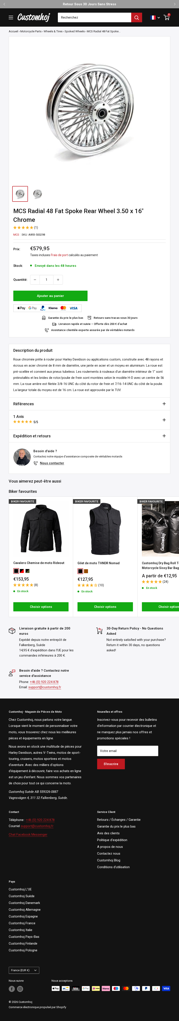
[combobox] (94, 17)
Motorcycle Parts (30, 31)
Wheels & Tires (53, 31)
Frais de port (59, 255)
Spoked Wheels (75, 31)
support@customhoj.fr (44, 687)
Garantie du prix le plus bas (65, 317)
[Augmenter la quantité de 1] (58, 279)
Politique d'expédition (112, 840)
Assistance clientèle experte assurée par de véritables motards (92, 330)
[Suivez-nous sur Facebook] (12, 989)
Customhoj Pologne (23, 950)
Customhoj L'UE (20, 889)
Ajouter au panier (50, 296)
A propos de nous (110, 847)
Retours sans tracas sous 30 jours (116, 317)
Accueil (13, 31)
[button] (23, 227)
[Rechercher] (136, 17)
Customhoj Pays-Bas (24, 937)
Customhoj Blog (108, 860)
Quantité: (20, 280)
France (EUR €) (20, 970)
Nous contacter (52, 463)
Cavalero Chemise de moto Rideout (38, 563)
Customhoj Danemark (24, 903)
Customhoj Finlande (23, 943)
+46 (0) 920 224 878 (44, 682)
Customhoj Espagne (23, 916)
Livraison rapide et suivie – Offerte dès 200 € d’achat (93, 324)
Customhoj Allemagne (25, 910)
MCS (16, 234)
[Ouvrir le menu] (11, 17)
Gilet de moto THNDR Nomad (98, 563)
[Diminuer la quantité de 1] (35, 279)
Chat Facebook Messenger (28, 834)
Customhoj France (22, 923)
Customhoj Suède (21, 896)
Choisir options (41, 607)
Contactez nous (108, 853)
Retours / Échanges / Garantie (119, 820)
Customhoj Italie (20, 930)
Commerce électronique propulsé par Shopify (37, 1007)
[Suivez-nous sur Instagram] (20, 989)
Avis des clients (108, 833)
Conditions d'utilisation (113, 867)
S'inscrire (111, 764)
